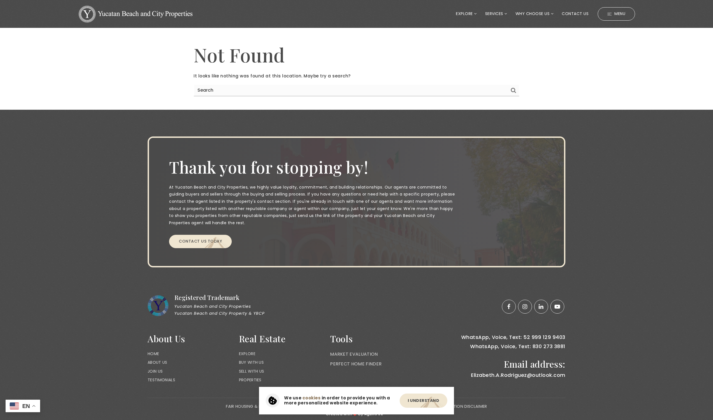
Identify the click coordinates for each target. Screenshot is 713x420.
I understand (423, 400)
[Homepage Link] (135, 13)
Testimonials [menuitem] (161, 380)
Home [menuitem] (153, 353)
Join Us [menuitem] (155, 371)
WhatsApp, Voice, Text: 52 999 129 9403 (513, 337)
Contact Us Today (200, 241)
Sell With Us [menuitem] (251, 371)
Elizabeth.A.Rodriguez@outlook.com (518, 375)
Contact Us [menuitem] (575, 13)
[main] (356, 69)
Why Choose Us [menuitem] (533, 13)
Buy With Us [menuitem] (251, 362)
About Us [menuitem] (157, 362)
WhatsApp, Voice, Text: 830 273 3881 (517, 346)
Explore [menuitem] (465, 13)
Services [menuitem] (495, 13)
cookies (311, 398)
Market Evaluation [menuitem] (354, 354)
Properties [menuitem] (250, 380)
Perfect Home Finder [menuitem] (356, 364)
